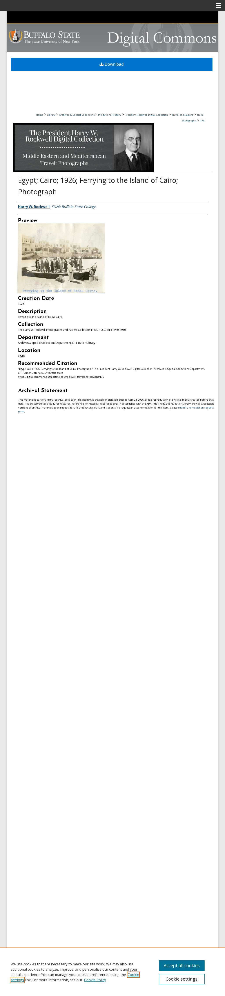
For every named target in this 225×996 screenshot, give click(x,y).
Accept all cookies (182, 965)
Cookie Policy (95, 979)
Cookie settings (182, 979)
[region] (112, 972)
